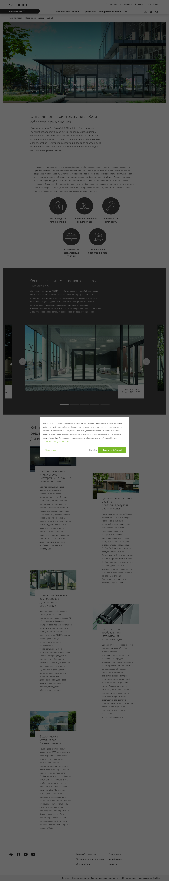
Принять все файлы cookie (113, 450)
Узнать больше (50, 450)
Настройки (93, 450)
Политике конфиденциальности (57, 442)
